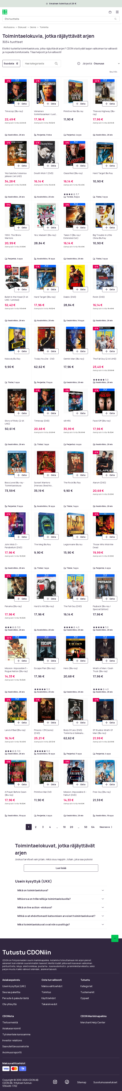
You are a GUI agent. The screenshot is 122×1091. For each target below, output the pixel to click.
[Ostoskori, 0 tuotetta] (110, 12)
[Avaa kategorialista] (117, 12)
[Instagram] (55, 1082)
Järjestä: (88, 63)
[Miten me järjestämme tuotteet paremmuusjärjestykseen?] (78, 63)
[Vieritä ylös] (114, 938)
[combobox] (61, 19)
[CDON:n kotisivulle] (4, 12)
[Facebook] (67, 1082)
